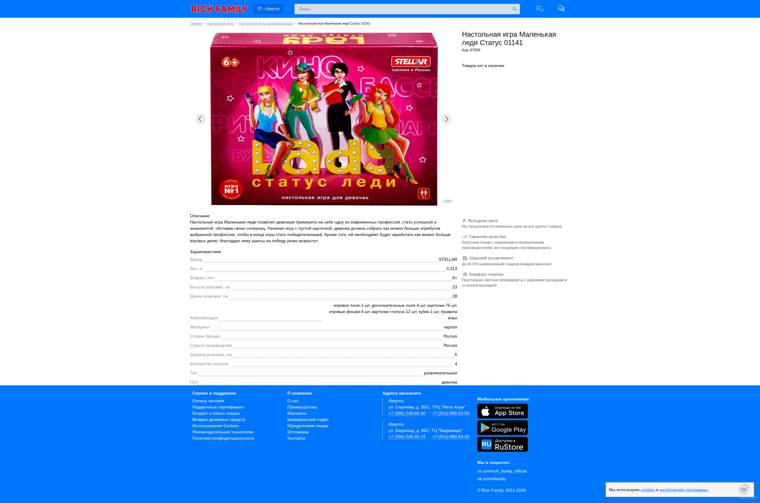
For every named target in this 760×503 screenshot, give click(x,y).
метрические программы (684, 489)
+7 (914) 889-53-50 (451, 413)
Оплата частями (208, 400)
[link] (219, 9)
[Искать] (514, 9)
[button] (540, 9)
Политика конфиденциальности (223, 438)
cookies (648, 489)
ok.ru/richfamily (491, 478)
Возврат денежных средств (218, 419)
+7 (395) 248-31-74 (407, 436)
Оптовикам (298, 431)
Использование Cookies (215, 425)
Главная (196, 23)
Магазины (297, 413)
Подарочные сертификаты (218, 407)
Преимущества (302, 407)
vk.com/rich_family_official (501, 471)
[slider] (744, 490)
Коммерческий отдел (307, 419)
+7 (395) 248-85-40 (407, 413)
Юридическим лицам (307, 425)
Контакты (296, 438)
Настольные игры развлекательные (266, 23)
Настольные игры (220, 23)
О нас (293, 400)
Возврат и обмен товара (216, 413)
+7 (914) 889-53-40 (451, 436)
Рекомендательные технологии (222, 431)
